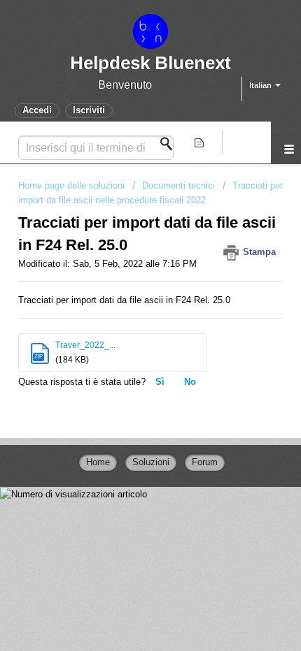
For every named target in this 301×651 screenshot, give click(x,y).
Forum (205, 462)
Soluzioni (150, 462)
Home (98, 462)
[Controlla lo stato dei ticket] (201, 142)
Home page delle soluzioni (72, 185)
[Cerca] (170, 144)
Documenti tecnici (178, 185)
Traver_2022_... (85, 345)
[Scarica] (124, 314)
